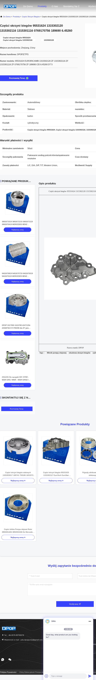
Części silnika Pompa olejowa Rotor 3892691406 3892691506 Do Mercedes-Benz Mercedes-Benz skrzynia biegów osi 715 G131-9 (18, 530)
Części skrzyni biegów (31, 17)
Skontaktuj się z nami (71, 7)
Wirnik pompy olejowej (56, 353)
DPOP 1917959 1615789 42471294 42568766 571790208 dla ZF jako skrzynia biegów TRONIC (16, 328)
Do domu (28, 6)
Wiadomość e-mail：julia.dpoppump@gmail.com (23, 640)
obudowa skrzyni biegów (79, 353)
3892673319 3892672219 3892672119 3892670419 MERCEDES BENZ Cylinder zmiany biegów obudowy (17, 224)
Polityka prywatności (8, 672)
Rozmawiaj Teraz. (17, 78)
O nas (55, 6)
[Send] (90, 676)
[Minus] (89, 621)
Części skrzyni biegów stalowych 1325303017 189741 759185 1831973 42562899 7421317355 (18, 474)
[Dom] (10, 6)
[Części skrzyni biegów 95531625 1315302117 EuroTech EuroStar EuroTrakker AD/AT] (56, 451)
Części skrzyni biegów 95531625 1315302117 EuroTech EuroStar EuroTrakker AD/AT (56, 474)
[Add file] (46, 676)
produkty (16, 17)
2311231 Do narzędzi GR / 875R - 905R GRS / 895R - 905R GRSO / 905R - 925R (15, 380)
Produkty (42, 6)
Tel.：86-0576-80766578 (14, 635)
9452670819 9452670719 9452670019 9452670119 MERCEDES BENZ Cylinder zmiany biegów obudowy (17, 276)
